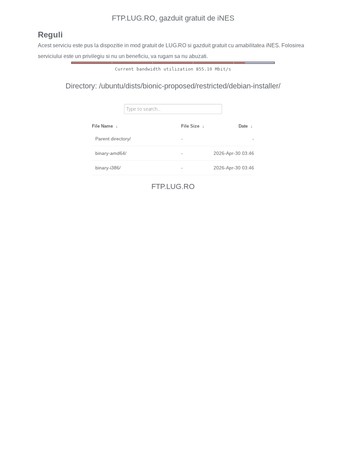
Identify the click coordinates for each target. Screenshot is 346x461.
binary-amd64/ (110, 153)
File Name (102, 126)
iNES (272, 45)
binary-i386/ (108, 167)
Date (243, 126)
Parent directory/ (113, 138)
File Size (190, 126)
